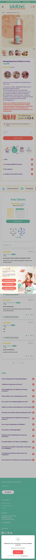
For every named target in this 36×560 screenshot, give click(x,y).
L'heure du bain (9, 284)
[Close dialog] (34, 267)
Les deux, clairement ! (9, 288)
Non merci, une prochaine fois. (9, 290)
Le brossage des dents (9, 280)
